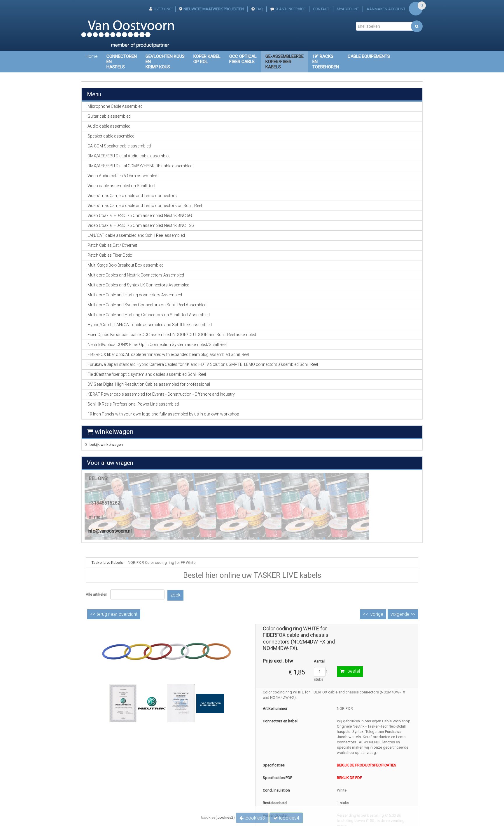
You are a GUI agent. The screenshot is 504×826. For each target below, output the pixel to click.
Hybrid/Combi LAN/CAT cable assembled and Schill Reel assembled (150, 324)
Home (92, 56)
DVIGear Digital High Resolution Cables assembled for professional (149, 384)
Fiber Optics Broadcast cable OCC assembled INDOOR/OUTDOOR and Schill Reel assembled (172, 334)
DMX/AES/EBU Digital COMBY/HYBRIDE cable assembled (140, 166)
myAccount (348, 9)
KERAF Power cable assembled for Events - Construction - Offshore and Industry (161, 394)
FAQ (259, 9)
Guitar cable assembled (109, 116)
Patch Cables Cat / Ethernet (112, 245)
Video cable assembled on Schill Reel (121, 185)
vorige (376, 614)
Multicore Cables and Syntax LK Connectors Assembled (138, 285)
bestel (353, 671)
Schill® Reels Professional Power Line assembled (133, 404)
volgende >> (403, 614)
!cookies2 (225, 817)
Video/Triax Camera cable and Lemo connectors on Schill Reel (145, 205)
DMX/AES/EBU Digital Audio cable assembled (129, 156)
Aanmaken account (386, 9)
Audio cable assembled (109, 126)
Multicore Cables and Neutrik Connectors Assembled (136, 275)
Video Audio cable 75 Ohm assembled (122, 175)
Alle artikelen (96, 594)
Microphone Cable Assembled (115, 106)
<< (113, 614)
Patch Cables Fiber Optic (110, 255)
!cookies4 (288, 818)
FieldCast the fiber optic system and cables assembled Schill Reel (147, 374)
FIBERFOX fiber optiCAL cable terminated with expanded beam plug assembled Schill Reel (168, 354)
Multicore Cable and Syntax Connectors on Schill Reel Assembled (147, 304)
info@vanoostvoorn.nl (110, 531)
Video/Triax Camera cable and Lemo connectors (132, 195)
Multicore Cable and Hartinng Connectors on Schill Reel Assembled (149, 314)
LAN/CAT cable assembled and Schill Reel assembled (136, 235)
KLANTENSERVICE (290, 9)
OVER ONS (163, 9)
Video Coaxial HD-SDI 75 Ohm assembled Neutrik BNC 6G (140, 215)
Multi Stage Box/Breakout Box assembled (126, 265)
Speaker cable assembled (111, 136)
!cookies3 (254, 818)
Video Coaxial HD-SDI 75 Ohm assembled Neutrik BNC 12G (141, 225)
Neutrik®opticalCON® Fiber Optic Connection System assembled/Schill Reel (157, 344)
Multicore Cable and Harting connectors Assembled (135, 295)
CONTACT (321, 9)
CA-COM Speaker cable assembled (119, 146)
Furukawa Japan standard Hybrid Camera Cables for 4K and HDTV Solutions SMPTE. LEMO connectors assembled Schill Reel (203, 364)
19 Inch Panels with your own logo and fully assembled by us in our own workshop (163, 414)
